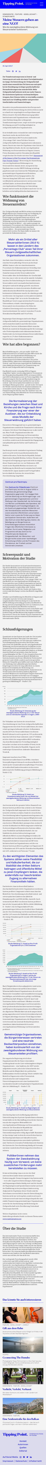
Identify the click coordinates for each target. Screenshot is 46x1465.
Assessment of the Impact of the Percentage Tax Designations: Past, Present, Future (23, 158)
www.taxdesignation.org (12, 1219)
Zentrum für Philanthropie (19, 487)
